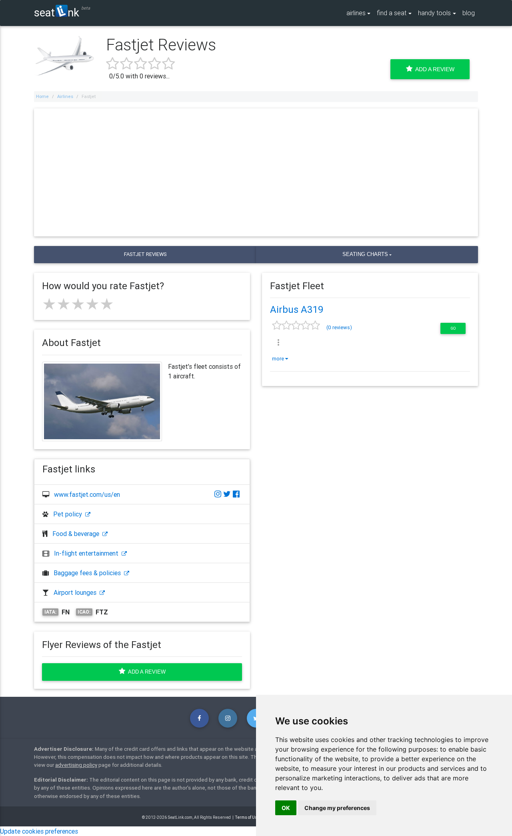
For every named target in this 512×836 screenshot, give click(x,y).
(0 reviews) (339, 327)
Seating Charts (365, 254)
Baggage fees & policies (89, 573)
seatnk (56, 12)
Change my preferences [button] (337, 807)
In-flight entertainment (88, 553)
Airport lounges (77, 592)
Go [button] (453, 328)
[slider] (78, 304)
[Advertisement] (256, 172)
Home (42, 96)
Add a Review (433, 69)
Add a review (145, 672)
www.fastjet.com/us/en (87, 494)
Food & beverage (77, 534)
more (278, 358)
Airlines (65, 96)
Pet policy (69, 514)
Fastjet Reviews (145, 254)
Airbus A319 (297, 309)
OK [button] (286, 807)
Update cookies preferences (39, 831)
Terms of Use (247, 817)
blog (468, 13)
